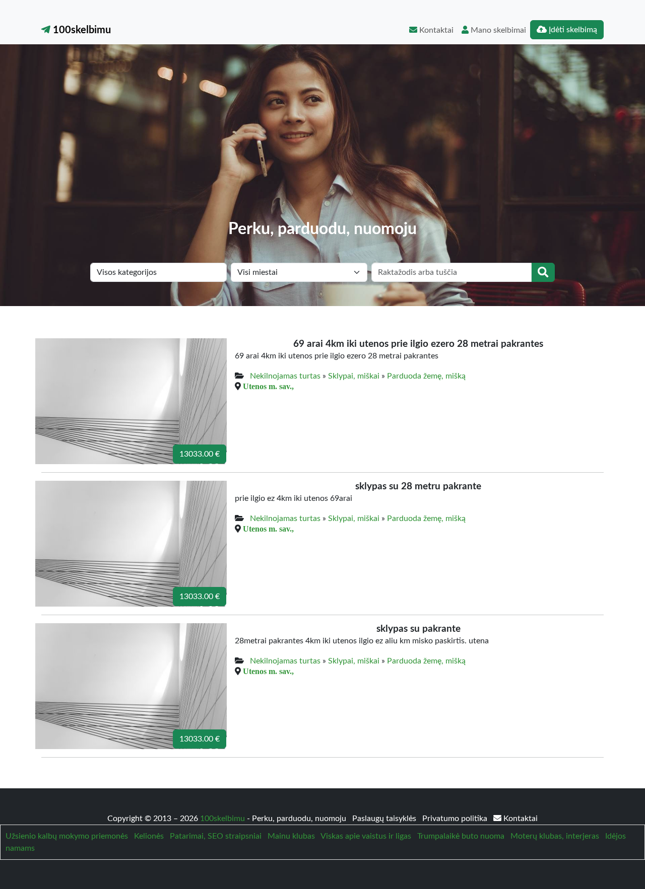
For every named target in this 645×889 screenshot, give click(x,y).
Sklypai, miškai (353, 376)
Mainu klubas (291, 836)
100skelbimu (80, 30)
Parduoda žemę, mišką (426, 376)
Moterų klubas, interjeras (554, 836)
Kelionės (149, 836)
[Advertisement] (322, 143)
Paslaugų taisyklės (385, 818)
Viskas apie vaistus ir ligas (365, 836)
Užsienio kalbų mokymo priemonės (67, 836)
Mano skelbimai (497, 30)
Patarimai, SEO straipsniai (216, 836)
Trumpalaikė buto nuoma (460, 836)
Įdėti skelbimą (572, 30)
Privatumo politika (455, 818)
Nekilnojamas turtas (285, 376)
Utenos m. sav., (268, 386)
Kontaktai (435, 30)
